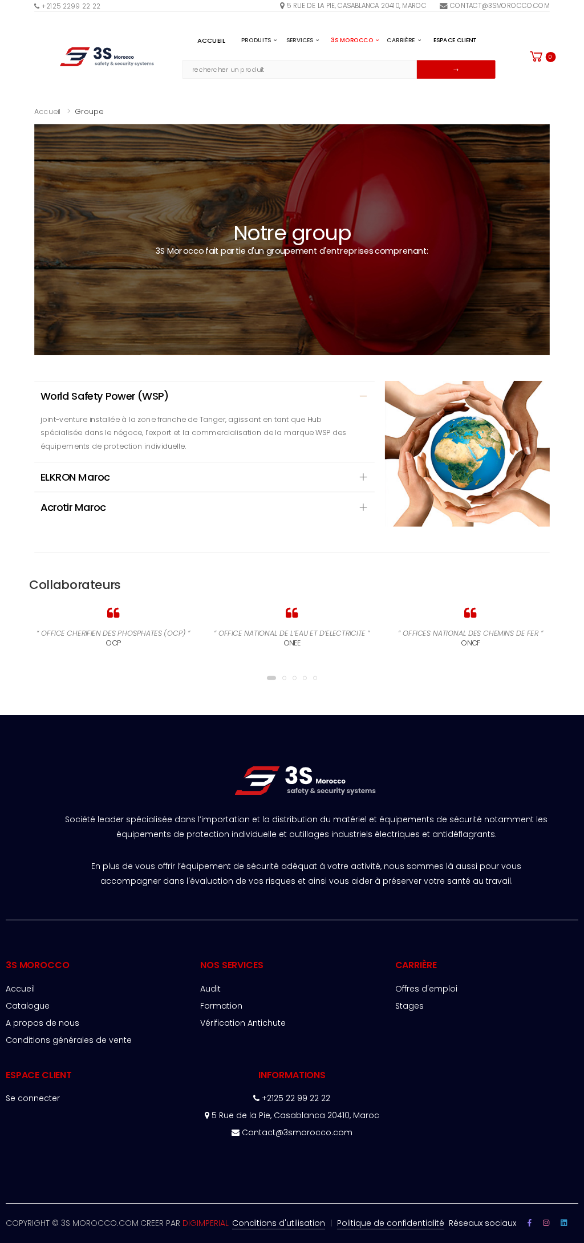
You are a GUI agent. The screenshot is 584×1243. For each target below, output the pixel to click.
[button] (542, 56)
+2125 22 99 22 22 (294, 1098)
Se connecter (33, 1098)
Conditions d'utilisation (278, 1223)
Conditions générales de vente (69, 1040)
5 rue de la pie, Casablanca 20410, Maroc (357, 5)
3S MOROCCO (352, 40)
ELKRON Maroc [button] (75, 477)
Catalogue (28, 1006)
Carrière (401, 40)
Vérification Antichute (243, 1023)
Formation (221, 1006)
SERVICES (299, 40)
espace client (455, 40)
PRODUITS (256, 40)
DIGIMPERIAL (205, 1223)
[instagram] (546, 1222)
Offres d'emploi (426, 988)
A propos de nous (42, 1023)
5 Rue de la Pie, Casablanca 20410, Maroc (294, 1115)
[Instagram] (564, 1222)
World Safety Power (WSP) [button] (104, 396)
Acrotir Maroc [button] (73, 507)
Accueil (211, 39)
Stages (409, 1006)
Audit (210, 988)
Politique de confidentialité (390, 1223)
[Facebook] (530, 1222)
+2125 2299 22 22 (69, 6)
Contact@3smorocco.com (500, 5)
